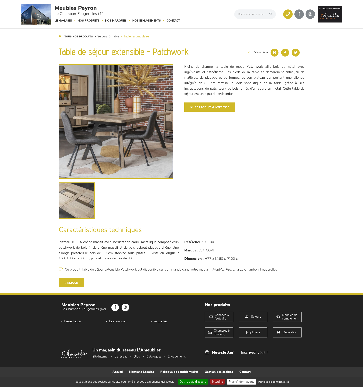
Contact (173, 20)
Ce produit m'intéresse (212, 107)
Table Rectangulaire (136, 36)
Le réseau (121, 356)
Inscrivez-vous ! (254, 352)
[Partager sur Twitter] (296, 53)
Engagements (177, 356)
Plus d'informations (241, 381)
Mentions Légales (141, 371)
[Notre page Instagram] (310, 14)
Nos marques (116, 20)
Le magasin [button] (63, 20)
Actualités (160, 321)
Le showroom (118, 321)
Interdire (217, 381)
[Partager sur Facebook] (285, 53)
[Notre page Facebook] (299, 14)
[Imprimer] (274, 53)
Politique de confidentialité (179, 371)
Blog (137, 356)
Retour (72, 283)
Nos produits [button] (88, 20)
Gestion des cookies (219, 371)
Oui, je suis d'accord (193, 381)
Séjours (102, 36)
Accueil (117, 371)
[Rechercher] (272, 14)
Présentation (72, 321)
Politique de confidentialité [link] (273, 382)
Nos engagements (146, 20)
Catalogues (154, 356)
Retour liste (260, 52)
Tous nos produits (78, 36)
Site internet (100, 356)
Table (115, 36)
